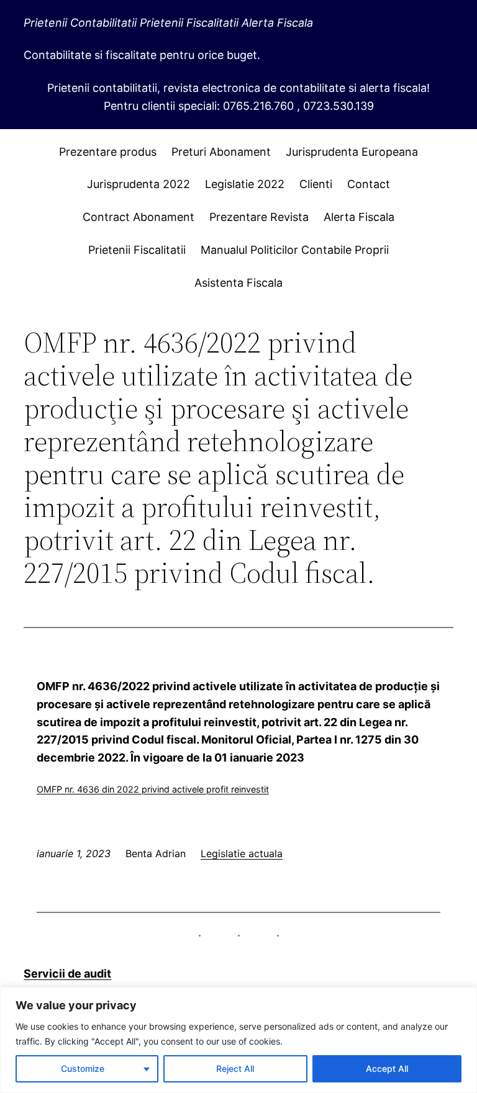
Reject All (235, 1068)
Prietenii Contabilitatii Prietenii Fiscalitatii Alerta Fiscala (168, 22)
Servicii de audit (67, 973)
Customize (82, 1068)
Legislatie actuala (242, 853)
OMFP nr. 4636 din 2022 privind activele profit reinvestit (153, 789)
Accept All (387, 1068)
